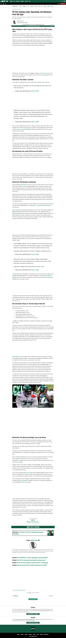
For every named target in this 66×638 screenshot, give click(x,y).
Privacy (34, 634)
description (24, 480)
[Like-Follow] (6, 3)
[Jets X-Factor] (5, 1)
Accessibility (46, 634)
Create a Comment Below (33, 521)
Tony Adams (15, 82)
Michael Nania (34, 540)
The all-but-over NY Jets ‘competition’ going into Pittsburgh (28, 533)
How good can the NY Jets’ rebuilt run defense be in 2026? (32, 565)
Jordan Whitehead (26, 129)
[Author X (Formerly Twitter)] (39, 540)
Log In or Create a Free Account (19, 590)
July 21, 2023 (35, 91)
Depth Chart (25, 6)
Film (14, 1)
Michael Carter (16, 277)
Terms (38, 634)
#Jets (43, 85)
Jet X (13, 9)
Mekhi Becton (15, 356)
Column (19, 9)
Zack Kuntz (50, 277)
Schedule (32, 6)
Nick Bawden (23, 184)
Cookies (41, 634)
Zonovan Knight (47, 275)
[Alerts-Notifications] (3, 3)
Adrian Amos (17, 129)
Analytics (17, 1)
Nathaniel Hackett (16, 213)
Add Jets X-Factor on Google (33, 522)
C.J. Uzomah (38, 205)
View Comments (33, 599)
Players (26, 1)
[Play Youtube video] (33, 396)
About (18, 634)
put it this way (29, 472)
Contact (22, 634)
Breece (36, 6)
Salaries (45, 6)
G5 (28, 6)
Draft (52, 6)
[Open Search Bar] (61, 1)
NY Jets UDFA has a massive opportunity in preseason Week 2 (32, 558)
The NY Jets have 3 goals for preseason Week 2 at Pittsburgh (32, 563)
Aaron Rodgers (16, 458)
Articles (16, 9)
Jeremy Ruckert (47, 205)
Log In (59, 3)
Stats (39, 6)
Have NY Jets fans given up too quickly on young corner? (31, 560)
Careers (26, 634)
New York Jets (46, 73)
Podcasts (22, 1)
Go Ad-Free (63, 3)
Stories (11, 1)
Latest (20, 6)
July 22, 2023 (35, 254)
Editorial (30, 634)
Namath (49, 6)
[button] (64, 1)
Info (29, 1)
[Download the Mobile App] (1, 3)
